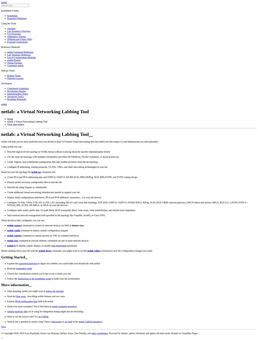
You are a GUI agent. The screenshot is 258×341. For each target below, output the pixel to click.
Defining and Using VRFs (19, 39)
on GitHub (43, 316)
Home (10, 119)
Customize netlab (15, 65)
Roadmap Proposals (16, 99)
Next (3, 326)
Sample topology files (17, 311)
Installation (12, 15)
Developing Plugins (16, 91)
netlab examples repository (64, 306)
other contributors (99, 333)
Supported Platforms (16, 18)
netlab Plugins (13, 60)
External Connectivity (17, 42)
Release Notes (14, 75)
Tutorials (11, 28)
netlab (4, 2)
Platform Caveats (15, 78)
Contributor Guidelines (18, 88)
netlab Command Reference (20, 52)
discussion (57, 321)
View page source (15, 124)
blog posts (21, 296)
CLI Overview (14, 34)
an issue (68, 321)
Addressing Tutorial (16, 36)
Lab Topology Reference (19, 55)
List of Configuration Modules (21, 57)
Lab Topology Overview (19, 31)
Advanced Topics (15, 96)
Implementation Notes (17, 94)
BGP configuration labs (26, 301)
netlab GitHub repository (90, 321)
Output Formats (14, 63)
